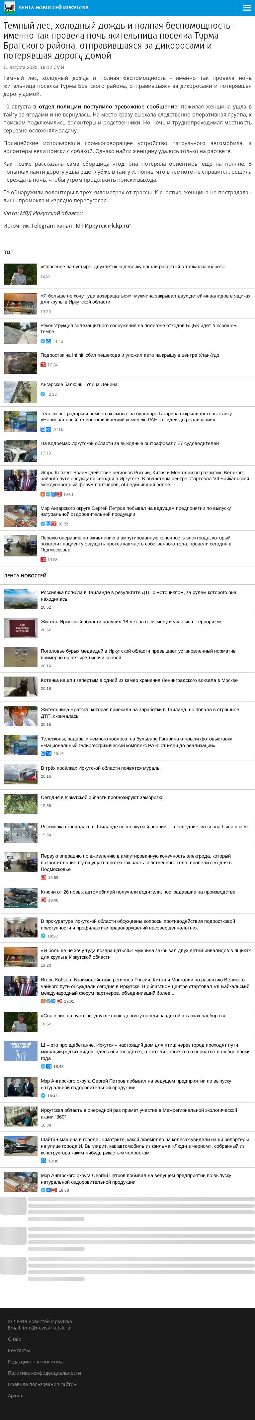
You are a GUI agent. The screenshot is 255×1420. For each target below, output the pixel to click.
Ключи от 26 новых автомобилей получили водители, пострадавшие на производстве (138, 892)
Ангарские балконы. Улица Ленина (79, 384)
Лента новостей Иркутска (37, 1407)
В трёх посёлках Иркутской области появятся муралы (100, 768)
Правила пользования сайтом (42, 1384)
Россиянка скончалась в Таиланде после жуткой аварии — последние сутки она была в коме (145, 826)
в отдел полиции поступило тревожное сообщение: (105, 106)
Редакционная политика (36, 1361)
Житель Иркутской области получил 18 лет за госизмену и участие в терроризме (131, 621)
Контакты (19, 1350)
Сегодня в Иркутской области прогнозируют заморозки (102, 797)
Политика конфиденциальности (44, 1373)
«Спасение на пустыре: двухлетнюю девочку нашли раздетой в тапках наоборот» (133, 266)
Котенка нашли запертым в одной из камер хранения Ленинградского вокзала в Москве (139, 680)
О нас (14, 1339)
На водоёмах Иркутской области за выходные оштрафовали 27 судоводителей (130, 443)
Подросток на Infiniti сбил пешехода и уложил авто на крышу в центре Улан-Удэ (130, 355)
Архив (15, 1395)
